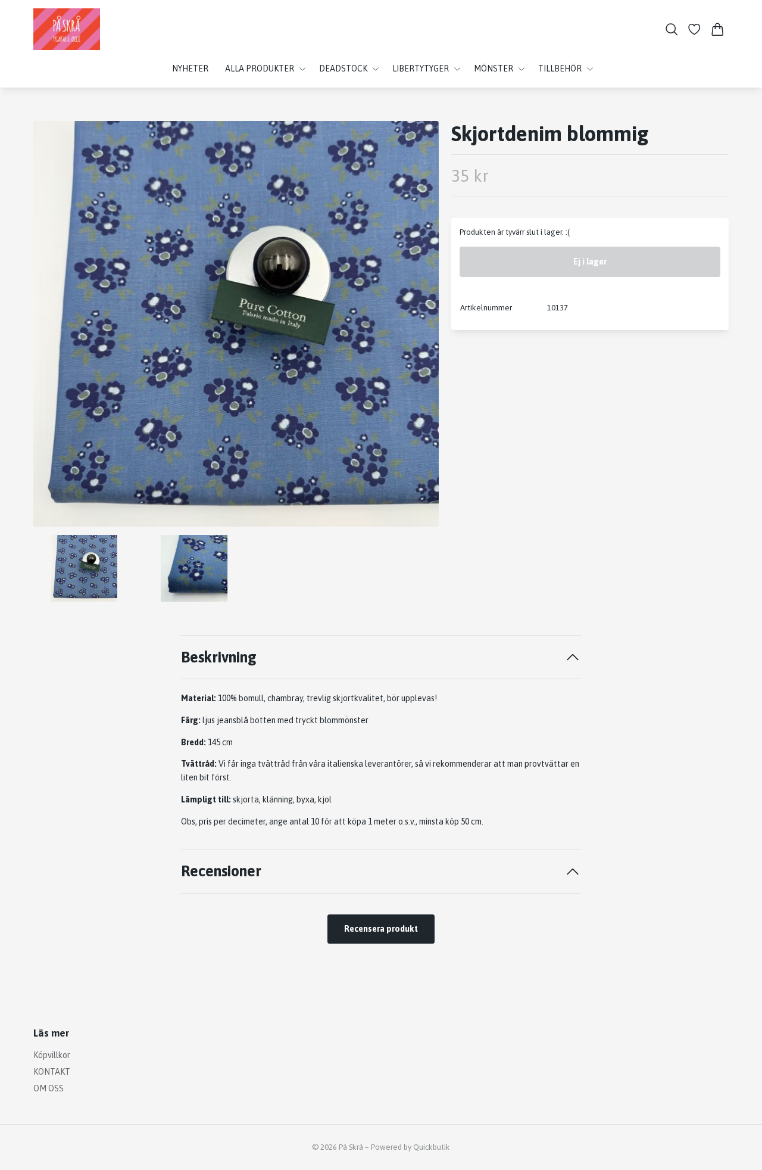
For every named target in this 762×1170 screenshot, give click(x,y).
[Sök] (671, 29)
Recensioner (221, 870)
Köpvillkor (51, 1055)
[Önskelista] (694, 29)
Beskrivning (219, 656)
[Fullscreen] (236, 324)
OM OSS (48, 1088)
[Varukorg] (717, 29)
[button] (420, 328)
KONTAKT (51, 1071)
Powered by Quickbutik (410, 1147)
